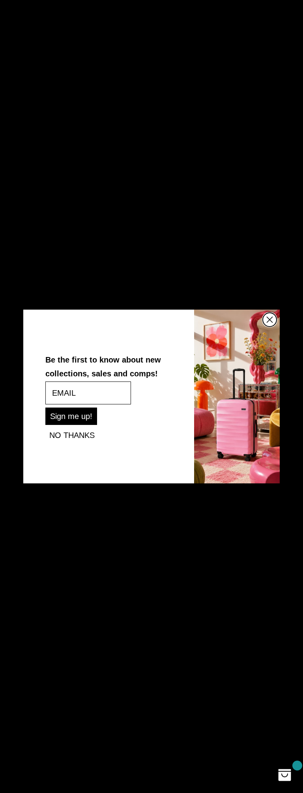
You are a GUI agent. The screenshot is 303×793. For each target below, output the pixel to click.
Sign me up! (71, 416)
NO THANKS (72, 435)
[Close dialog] (270, 320)
